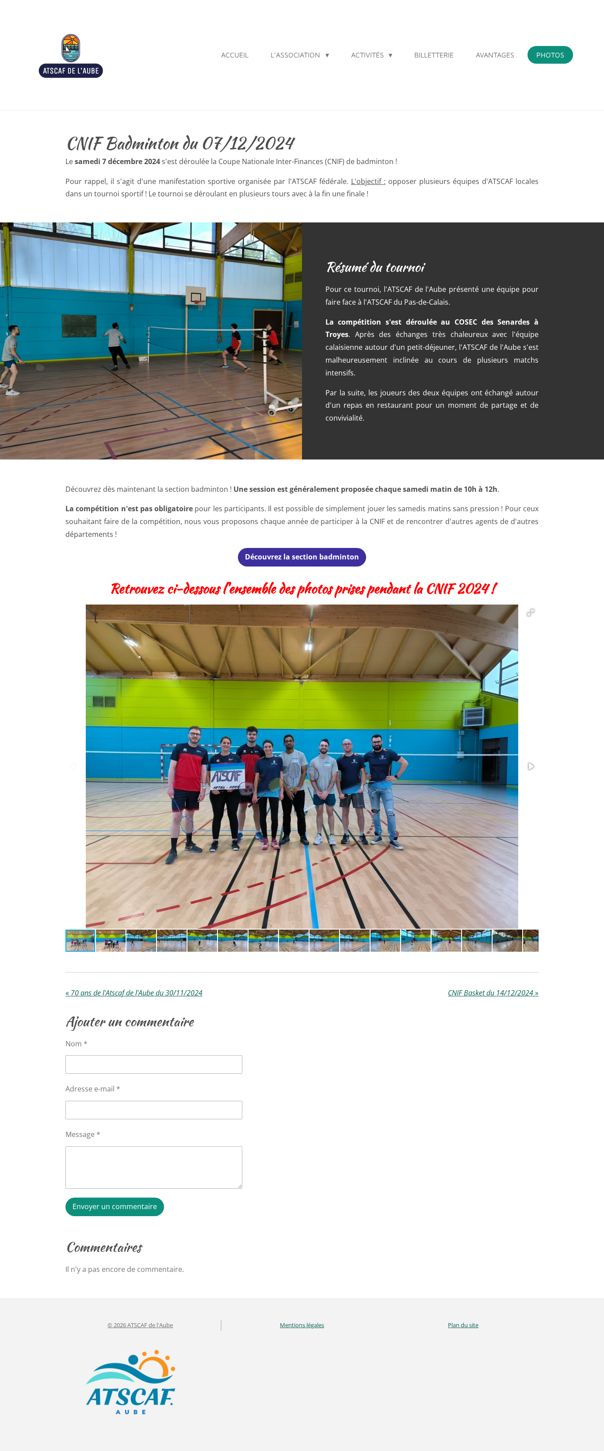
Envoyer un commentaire (115, 1206)
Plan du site (463, 1325)
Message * (82, 1134)
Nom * (76, 1044)
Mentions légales (302, 1325)
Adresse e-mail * (92, 1089)
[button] (531, 612)
